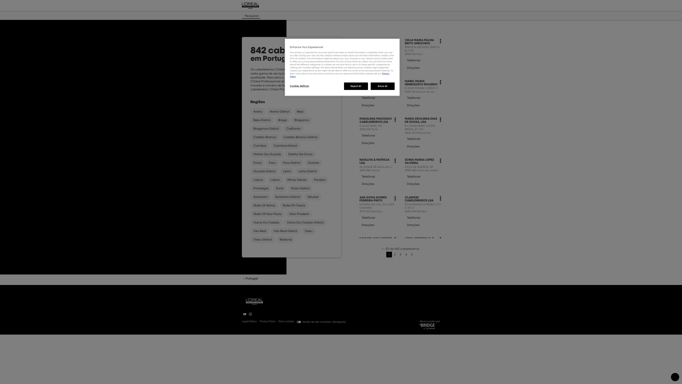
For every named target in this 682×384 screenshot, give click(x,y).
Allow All (382, 86)
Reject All (356, 86)
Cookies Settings (299, 86)
